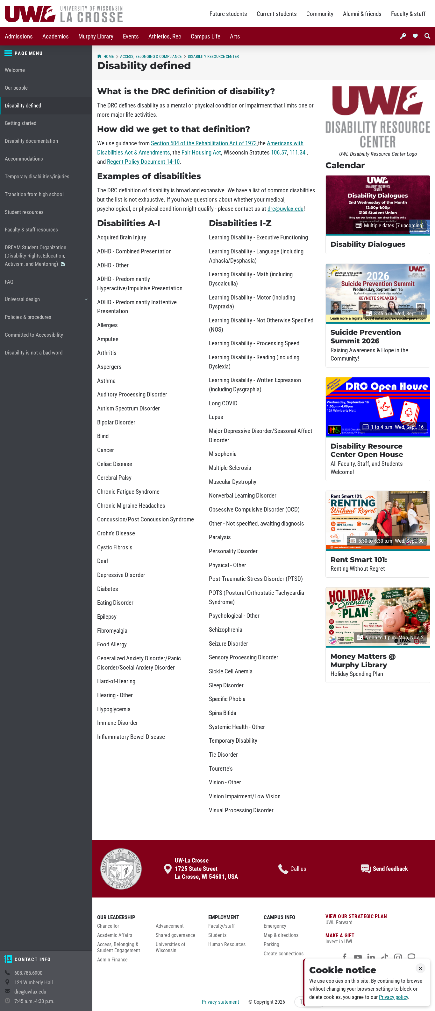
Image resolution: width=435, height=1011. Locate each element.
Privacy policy (393, 997)
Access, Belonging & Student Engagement (118, 947)
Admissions (19, 36)
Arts (235, 36)
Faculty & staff (408, 13)
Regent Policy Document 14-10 (143, 161)
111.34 (298, 152)
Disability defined (23, 106)
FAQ (9, 282)
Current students (277, 13)
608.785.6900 (28, 973)
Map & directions (281, 935)
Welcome (15, 70)
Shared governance (175, 935)
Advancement (170, 926)
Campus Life (205, 36)
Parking (271, 944)
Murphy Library (95, 36)
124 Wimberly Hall (33, 983)
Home (108, 56)
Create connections (283, 954)
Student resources (24, 212)
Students (217, 935)
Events (131, 36)
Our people (16, 88)
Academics (55, 36)
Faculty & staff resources (31, 230)
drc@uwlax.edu (30, 992)
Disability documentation (31, 141)
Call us (298, 868)
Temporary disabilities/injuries (37, 177)
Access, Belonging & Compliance (151, 56)
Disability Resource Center (213, 56)
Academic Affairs (114, 935)
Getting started (20, 123)
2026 (280, 1002)
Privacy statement (220, 1002)
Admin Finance (112, 960)
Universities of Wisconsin (170, 947)
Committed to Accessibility (34, 335)
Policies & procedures (28, 317)
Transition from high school (34, 194)
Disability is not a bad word (33, 353)
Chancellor (108, 926)
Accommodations (24, 159)
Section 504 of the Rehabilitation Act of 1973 (204, 143)
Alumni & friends (362, 13)
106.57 (279, 152)
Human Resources (227, 944)
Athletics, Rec (164, 36)
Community (319, 13)
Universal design (22, 302)
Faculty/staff (221, 926)
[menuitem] (19, 36)
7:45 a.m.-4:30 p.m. (34, 1001)
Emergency (275, 926)
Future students (228, 13)
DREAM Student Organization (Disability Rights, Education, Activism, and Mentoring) (35, 255)
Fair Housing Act (201, 152)
